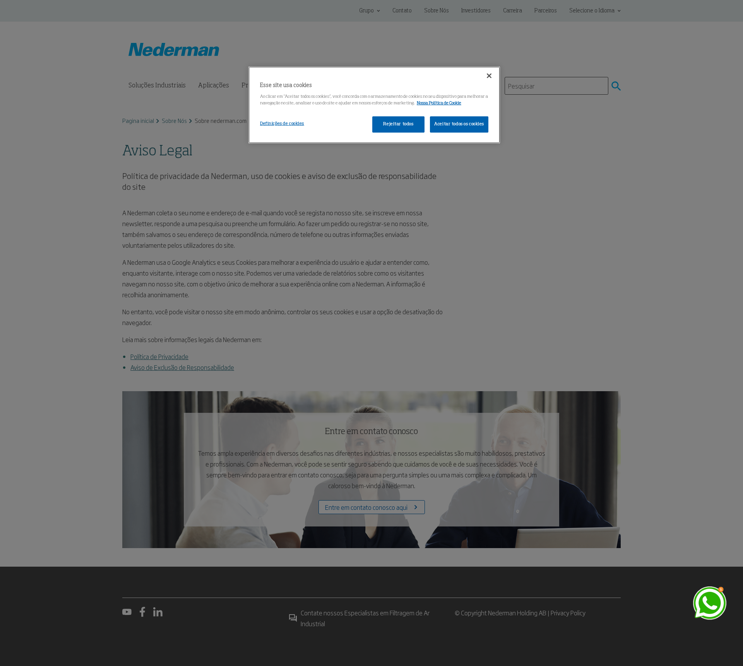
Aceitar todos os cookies (459, 124)
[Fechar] (489, 75)
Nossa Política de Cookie (439, 103)
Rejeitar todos (398, 124)
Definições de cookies (282, 123)
